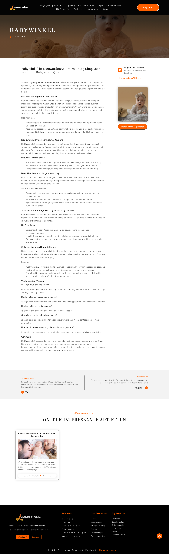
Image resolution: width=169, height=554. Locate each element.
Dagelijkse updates (49, 5)
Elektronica (142, 376)
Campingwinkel (117, 522)
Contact (106, 9)
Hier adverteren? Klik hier (130, 78)
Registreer (69, 529)
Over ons (67, 519)
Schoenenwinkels (118, 534)
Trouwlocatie (116, 528)
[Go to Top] (159, 536)
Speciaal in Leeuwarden (110, 5)
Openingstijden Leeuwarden (80, 5)
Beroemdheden (71, 526)
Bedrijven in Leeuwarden (86, 9)
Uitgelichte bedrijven (134, 67)
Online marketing (118, 525)
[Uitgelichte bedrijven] (120, 70)
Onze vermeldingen (74, 533)
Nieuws (94, 519)
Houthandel (116, 519)
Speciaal (94, 529)
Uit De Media (62, 9)
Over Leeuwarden (98, 536)
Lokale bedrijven (97, 533)
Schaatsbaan (27, 378)
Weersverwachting (98, 526)
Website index (71, 536)
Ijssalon (114, 531)
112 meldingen (96, 522)
